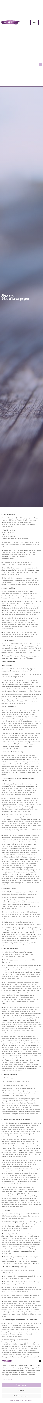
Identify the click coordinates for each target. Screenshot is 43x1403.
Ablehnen (21, 1390)
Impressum (31, 1400)
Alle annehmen (21, 1385)
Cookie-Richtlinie (14, 1400)
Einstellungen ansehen (22, 1396)
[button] (40, 1361)
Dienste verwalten (8, 1379)
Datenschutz (23, 1400)
